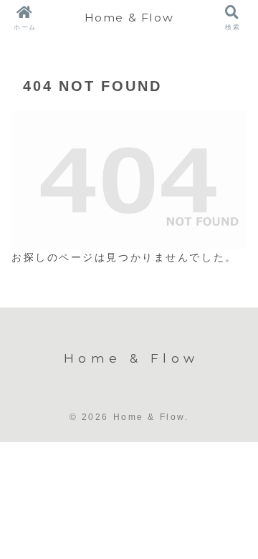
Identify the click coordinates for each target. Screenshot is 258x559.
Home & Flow (129, 17)
